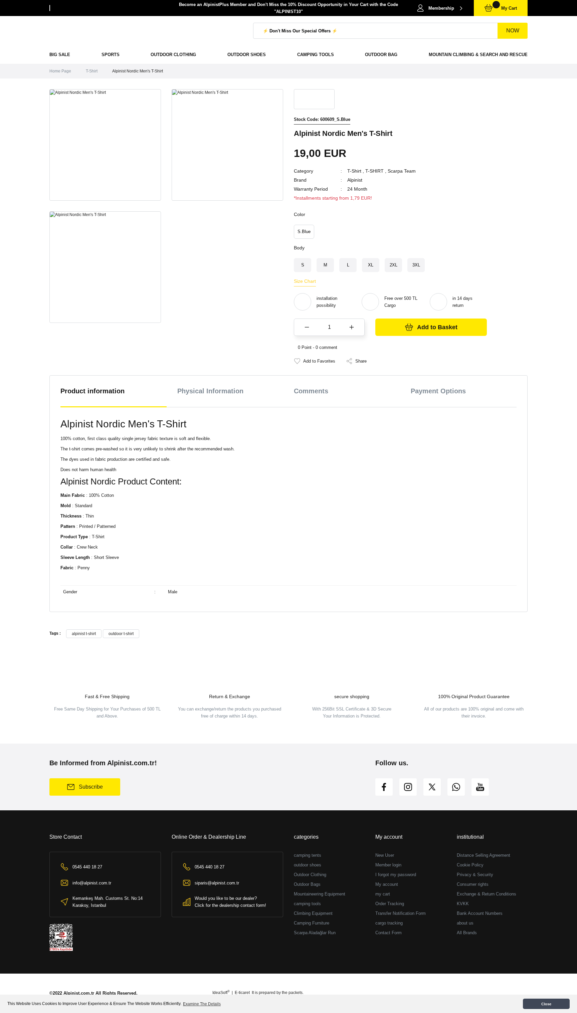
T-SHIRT (374, 171)
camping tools (307, 903)
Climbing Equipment (313, 913)
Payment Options (438, 391)
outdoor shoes (307, 864)
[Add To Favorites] (314, 361)
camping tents (307, 855)
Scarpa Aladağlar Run (315, 932)
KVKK (463, 903)
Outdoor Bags (307, 884)
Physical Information (210, 391)
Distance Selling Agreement (483, 855)
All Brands (467, 932)
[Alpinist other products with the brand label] (314, 99)
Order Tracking (389, 903)
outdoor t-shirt (121, 633)
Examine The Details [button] (202, 1004)
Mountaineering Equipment (319, 893)
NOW (512, 30)
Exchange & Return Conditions (486, 893)
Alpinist (354, 180)
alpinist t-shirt (84, 633)
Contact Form (388, 932)
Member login (388, 864)
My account (386, 884)
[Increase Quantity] (351, 327)
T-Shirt (354, 171)
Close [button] (546, 1004)
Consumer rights (473, 884)
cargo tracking (389, 923)
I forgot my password (395, 874)
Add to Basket (437, 327)
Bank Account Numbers (480, 913)
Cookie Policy (470, 864)
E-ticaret (242, 992)
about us (465, 923)
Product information (92, 391)
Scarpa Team (402, 171)
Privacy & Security (475, 874)
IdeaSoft (221, 992)
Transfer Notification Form (400, 913)
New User (384, 855)
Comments (311, 391)
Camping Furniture (311, 923)
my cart (382, 893)
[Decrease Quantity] (307, 327)
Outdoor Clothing (310, 874)
